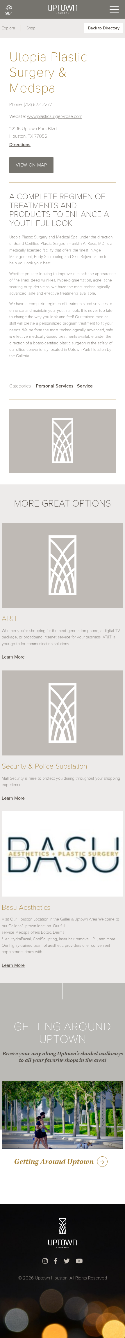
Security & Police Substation (44, 766)
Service (85, 386)
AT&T (9, 619)
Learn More (13, 657)
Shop (30, 28)
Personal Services (55, 386)
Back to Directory (103, 28)
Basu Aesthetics (26, 908)
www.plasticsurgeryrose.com (54, 116)
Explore (8, 28)
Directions (20, 145)
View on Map (31, 165)
